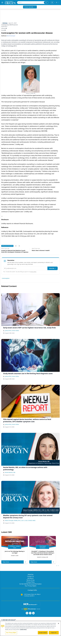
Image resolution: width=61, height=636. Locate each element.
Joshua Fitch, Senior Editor (12, 330)
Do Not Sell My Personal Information (30, 584)
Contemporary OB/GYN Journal (9, 25)
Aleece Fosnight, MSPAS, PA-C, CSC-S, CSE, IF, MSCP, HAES (20, 520)
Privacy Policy (30, 582)
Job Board (30, 578)
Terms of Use (30, 580)
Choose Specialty (28, 7)
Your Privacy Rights (30, 586)
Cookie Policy (23, 629)
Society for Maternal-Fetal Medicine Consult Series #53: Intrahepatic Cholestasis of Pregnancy (14, 251)
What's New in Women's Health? (41, 250)
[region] (30, 628)
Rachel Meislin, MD (10, 472)
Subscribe (51, 268)
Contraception (5, 278)
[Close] (58, 623)
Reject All (53, 632)
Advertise (30, 574)
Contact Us (30, 576)
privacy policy (33, 271)
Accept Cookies (43, 632)
